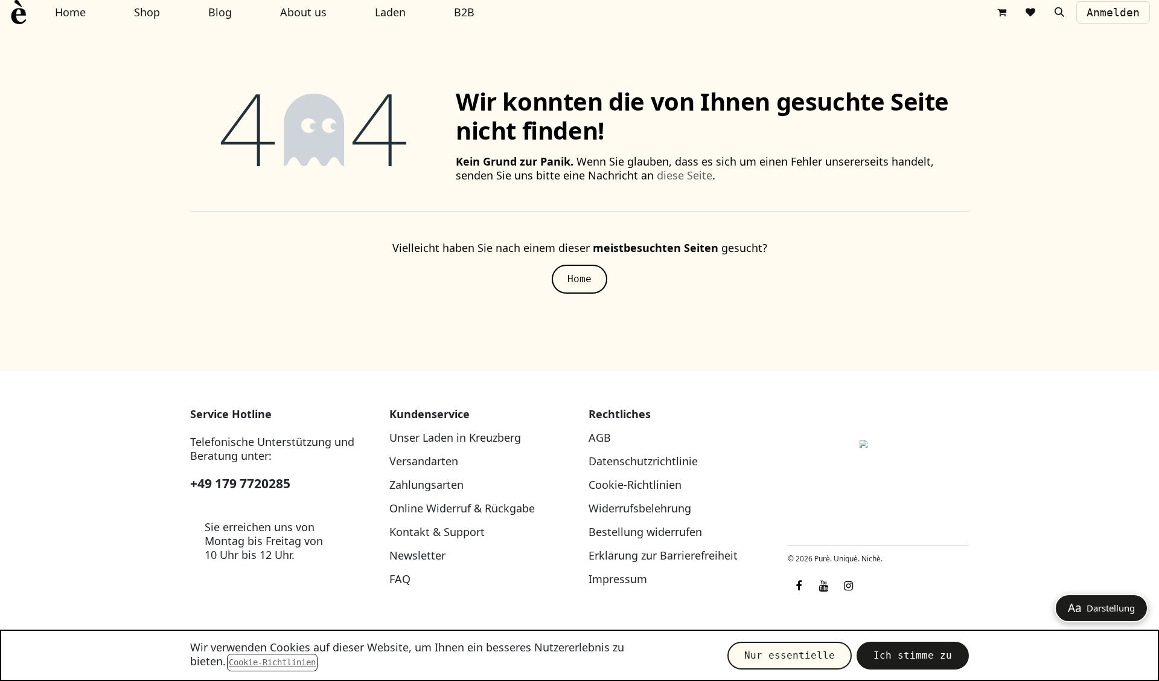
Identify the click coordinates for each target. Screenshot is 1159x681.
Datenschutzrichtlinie (643, 461)
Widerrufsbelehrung (640, 508)
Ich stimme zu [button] (912, 655)
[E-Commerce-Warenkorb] (1001, 12)
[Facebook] (798, 586)
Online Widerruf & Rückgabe (462, 508)
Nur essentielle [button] (789, 655)
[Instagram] (848, 586)
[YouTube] (823, 586)
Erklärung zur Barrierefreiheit (663, 555)
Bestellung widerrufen (645, 531)
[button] (1059, 12)
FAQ (399, 579)
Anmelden (1113, 12)
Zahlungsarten (426, 484)
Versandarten (423, 461)
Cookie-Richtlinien (635, 484)
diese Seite (684, 175)
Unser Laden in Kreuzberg (455, 437)
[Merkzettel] (1030, 12)
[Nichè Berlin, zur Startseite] (878, 471)
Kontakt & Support (437, 531)
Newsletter (417, 555)
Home (579, 279)
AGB (600, 437)
